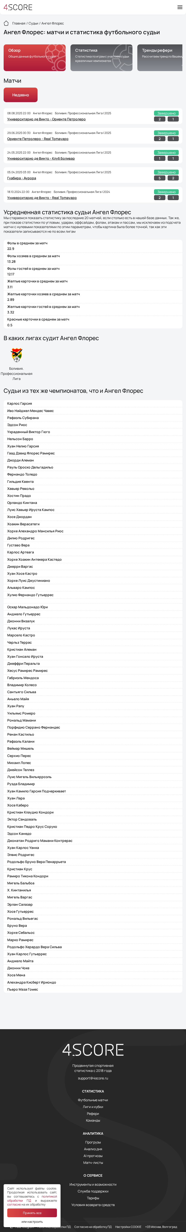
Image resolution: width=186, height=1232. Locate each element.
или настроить (32, 1221)
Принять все (32, 1213)
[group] (35, 57)
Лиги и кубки (93, 1107)
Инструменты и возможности (93, 1184)
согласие (14, 1204)
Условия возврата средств (93, 1205)
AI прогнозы (93, 1156)
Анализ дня (93, 1149)
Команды (93, 1120)
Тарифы (93, 1198)
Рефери (93, 1113)
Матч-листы (93, 1162)
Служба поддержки (93, 1191)
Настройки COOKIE (128, 1227)
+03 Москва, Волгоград (161, 1227)
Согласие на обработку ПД (93, 1227)
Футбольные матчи (93, 1100)
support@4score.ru (93, 1078)
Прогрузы (93, 1142)
